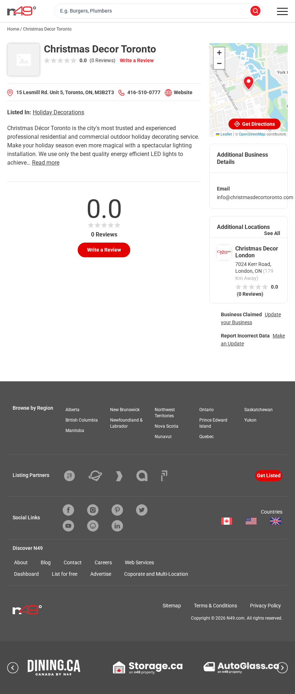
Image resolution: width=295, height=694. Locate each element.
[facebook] (68, 510)
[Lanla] (147, 475)
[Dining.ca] (54, 667)
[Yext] (75, 475)
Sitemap (172, 605)
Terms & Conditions (215, 605)
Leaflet (225, 134)
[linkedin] (117, 526)
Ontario (206, 409)
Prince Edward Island (213, 423)
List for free (64, 574)
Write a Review (137, 60)
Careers (103, 562)
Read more (45, 162)
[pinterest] (117, 510)
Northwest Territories (165, 412)
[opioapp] (93, 526)
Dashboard (26, 574)
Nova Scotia (166, 426)
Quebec (206, 436)
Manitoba (74, 430)
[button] (248, 83)
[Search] (255, 11)
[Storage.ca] (148, 667)
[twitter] (142, 510)
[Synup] (124, 476)
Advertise (100, 574)
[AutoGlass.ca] (241, 668)
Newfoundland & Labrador (126, 423)
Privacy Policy (265, 605)
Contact (73, 562)
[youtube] (68, 526)
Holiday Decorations (58, 112)
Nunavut (163, 436)
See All (272, 233)
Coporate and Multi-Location (156, 574)
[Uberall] (100, 475)
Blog (46, 562)
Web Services (139, 562)
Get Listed (269, 475)
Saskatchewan (258, 409)
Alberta (72, 409)
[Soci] (164, 475)
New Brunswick (125, 409)
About (21, 562)
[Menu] (282, 11)
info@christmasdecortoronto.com (255, 197)
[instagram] (93, 510)
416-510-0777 (143, 92)
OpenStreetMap (252, 134)
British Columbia (81, 420)
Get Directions (258, 124)
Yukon (250, 420)
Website (183, 92)
